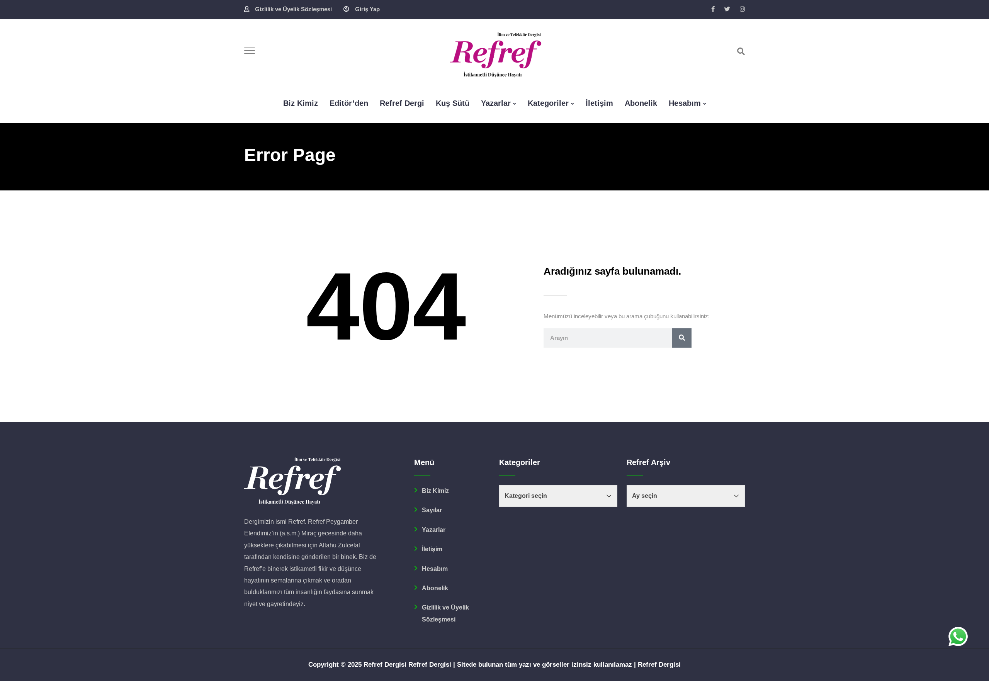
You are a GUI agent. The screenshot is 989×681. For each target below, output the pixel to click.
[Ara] (741, 51)
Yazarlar (496, 103)
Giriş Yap (367, 9)
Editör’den (349, 103)
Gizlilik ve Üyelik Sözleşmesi (293, 9)
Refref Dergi (402, 103)
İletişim (599, 103)
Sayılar (432, 510)
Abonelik (641, 103)
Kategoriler (548, 103)
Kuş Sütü (452, 103)
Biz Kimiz (435, 490)
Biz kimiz (300, 103)
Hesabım (685, 103)
